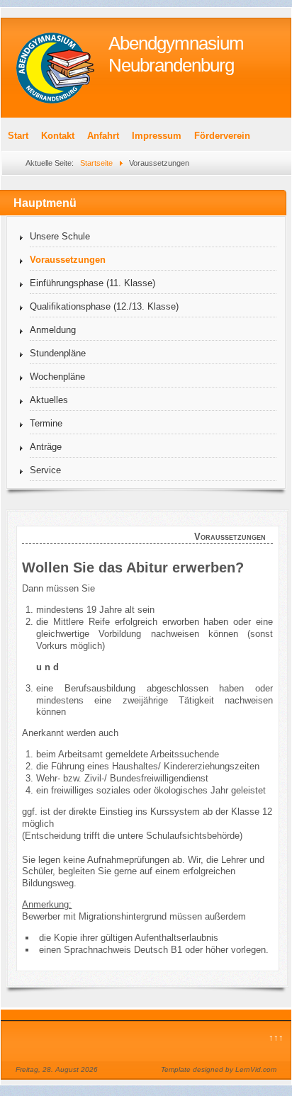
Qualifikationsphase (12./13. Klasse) (104, 306)
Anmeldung (53, 329)
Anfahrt (103, 135)
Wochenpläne (57, 376)
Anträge (46, 446)
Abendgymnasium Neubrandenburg (176, 54)
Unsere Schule (60, 236)
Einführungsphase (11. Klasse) (92, 283)
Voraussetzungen (68, 259)
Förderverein (222, 135)
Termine (46, 423)
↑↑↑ (276, 1037)
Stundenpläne (58, 353)
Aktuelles (49, 400)
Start (18, 135)
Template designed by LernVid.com (218, 1069)
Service (45, 470)
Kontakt (57, 135)
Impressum (156, 135)
